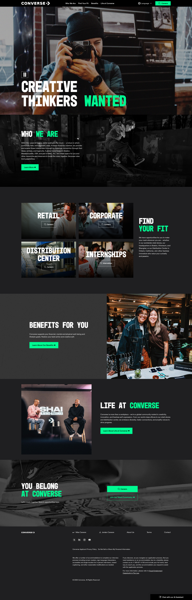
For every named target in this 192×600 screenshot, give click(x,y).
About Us (130, 532)
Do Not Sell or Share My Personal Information (114, 549)
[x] (74, 540)
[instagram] (84, 540)
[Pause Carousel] (24, 74)
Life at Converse (107, 3)
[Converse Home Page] (33, 3)
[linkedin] (79, 540)
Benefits (94, 3)
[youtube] (89, 540)
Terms (149, 532)
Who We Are (70, 3)
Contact (167, 532)
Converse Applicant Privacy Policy (85, 549)
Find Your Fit (83, 3)
